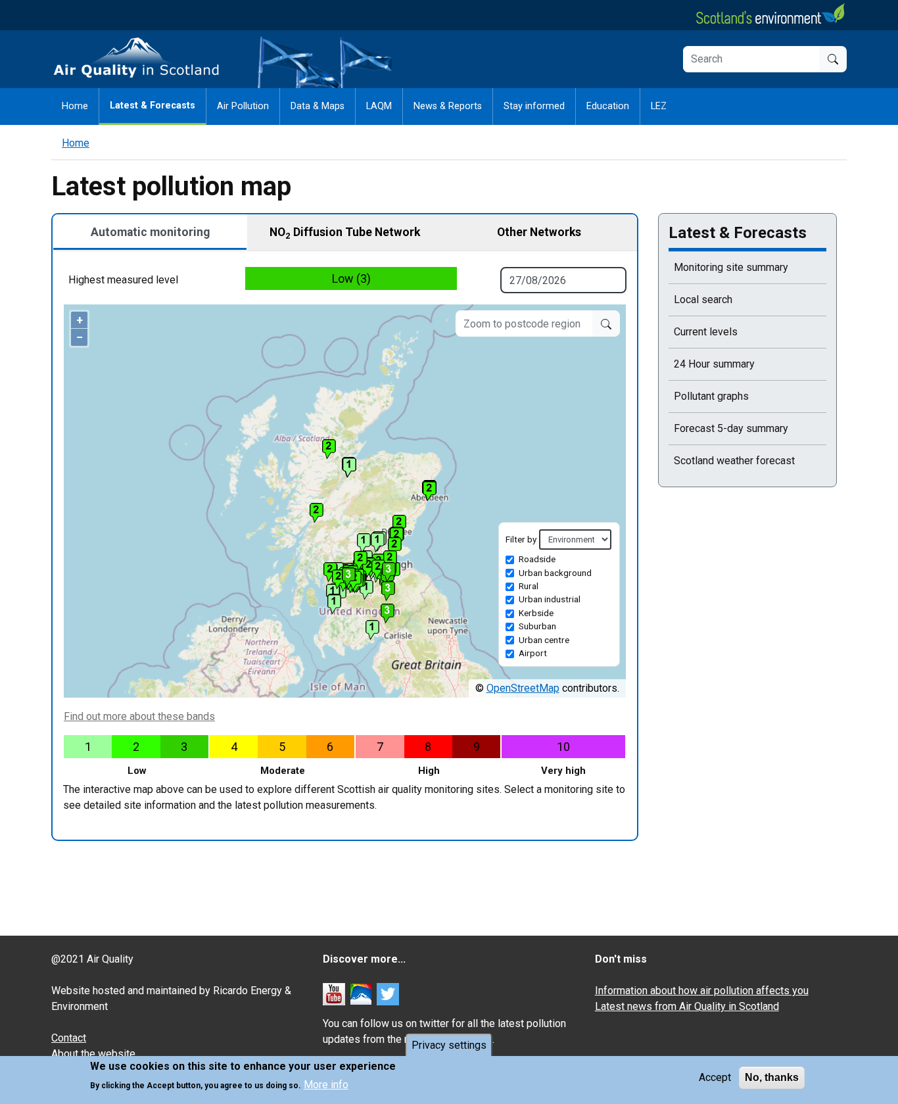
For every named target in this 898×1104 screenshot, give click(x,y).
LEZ (659, 106)
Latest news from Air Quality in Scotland (687, 1006)
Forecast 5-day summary (731, 428)
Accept (715, 1077)
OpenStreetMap (522, 688)
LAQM (379, 106)
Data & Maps (317, 106)
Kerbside (536, 613)
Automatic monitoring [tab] (150, 232)
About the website (93, 1053)
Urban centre (544, 640)
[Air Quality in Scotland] (136, 58)
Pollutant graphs (711, 396)
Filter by (521, 539)
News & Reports (448, 106)
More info (326, 1084)
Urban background (555, 572)
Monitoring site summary (731, 267)
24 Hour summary (714, 364)
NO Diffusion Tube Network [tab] (345, 233)
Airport (533, 653)
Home (75, 106)
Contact (68, 1038)
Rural (528, 586)
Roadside (537, 559)
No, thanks (772, 1077)
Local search (703, 299)
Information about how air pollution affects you (702, 990)
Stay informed (534, 106)
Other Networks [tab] (539, 232)
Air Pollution (243, 106)
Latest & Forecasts (152, 105)
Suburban (537, 626)
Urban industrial (549, 599)
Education (607, 106)
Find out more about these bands (139, 716)
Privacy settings (449, 1045)
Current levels (706, 331)
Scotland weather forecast (734, 460)
